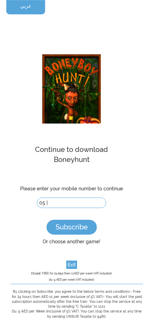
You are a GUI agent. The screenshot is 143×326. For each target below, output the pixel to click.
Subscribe (72, 227)
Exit (72, 265)
